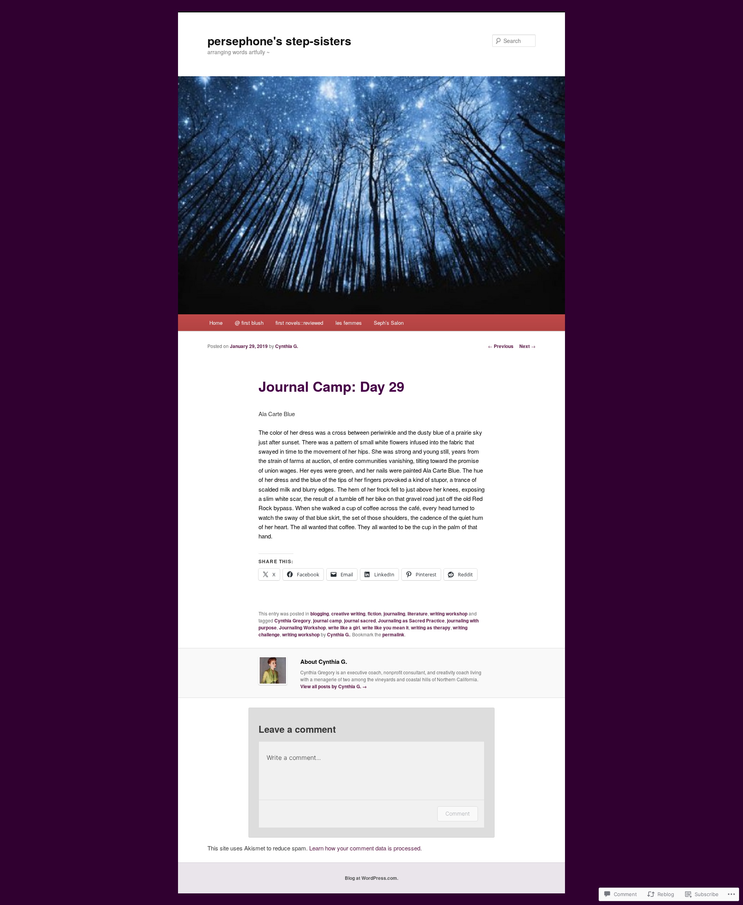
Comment (457, 813)
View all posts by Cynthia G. (333, 686)
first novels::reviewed (299, 322)
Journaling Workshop (302, 627)
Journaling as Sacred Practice (411, 620)
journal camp (327, 620)
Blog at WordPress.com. (371, 877)
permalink (393, 634)
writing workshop (448, 613)
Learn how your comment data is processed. (365, 848)
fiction (374, 613)
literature (417, 613)
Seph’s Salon (389, 322)
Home (216, 322)
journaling (394, 613)
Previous (501, 346)
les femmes (349, 322)
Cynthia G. (286, 346)
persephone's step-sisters (279, 40)
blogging (319, 613)
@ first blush (249, 322)
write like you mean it (385, 627)
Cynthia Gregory (292, 620)
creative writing (348, 613)
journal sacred (360, 620)
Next (527, 346)
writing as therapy (430, 627)
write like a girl (344, 627)
